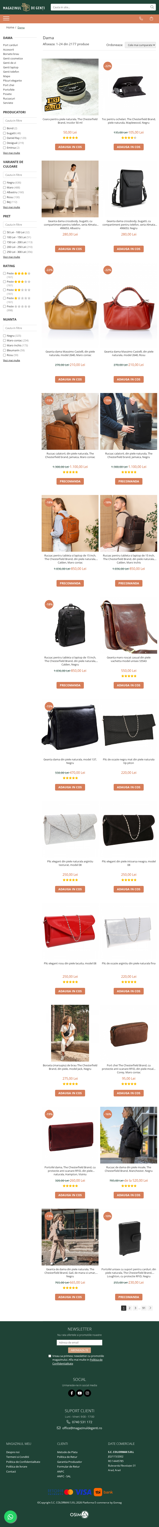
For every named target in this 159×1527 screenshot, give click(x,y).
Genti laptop (10, 67)
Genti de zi (9, 63)
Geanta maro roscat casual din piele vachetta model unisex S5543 (129, 659)
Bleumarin (13, 350)
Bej (9, 202)
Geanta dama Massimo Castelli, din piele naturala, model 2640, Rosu (128, 353)
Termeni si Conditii (17, 1457)
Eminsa (11, 147)
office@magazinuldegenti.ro (81, 1428)
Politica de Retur (67, 1457)
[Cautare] (152, 7)
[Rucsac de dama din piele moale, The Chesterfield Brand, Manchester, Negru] (128, 1135)
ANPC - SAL (64, 1476)
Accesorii (8, 49)
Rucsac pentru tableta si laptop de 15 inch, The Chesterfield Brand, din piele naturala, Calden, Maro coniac (70, 559)
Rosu (10, 197)
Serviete (8, 103)
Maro (10, 187)
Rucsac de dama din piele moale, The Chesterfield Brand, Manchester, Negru (129, 1169)
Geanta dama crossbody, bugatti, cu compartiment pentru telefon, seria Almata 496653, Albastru (70, 224)
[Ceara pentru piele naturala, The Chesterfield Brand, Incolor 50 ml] (70, 87)
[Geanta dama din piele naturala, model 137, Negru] (70, 727)
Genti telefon (11, 71)
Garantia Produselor (69, 1462)
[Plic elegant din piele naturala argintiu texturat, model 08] (70, 829)
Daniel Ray (13, 138)
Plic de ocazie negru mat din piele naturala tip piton (128, 761)
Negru (10, 182)
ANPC (60, 1471)
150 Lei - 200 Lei (16, 242)
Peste (10, 273)
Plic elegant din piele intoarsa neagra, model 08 (129, 863)
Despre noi (12, 1452)
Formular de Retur (68, 1466)
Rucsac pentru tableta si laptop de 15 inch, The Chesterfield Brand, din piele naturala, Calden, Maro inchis (129, 559)
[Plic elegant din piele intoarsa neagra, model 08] (128, 829)
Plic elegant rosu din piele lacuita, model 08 (70, 963)
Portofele (8, 89)
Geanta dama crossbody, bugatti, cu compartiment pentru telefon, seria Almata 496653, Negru (128, 224)
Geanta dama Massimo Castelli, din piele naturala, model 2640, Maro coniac (70, 353)
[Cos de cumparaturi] (151, 18)
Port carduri (10, 45)
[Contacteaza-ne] (141, 18)
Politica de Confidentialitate (23, 1462)
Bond (10, 128)
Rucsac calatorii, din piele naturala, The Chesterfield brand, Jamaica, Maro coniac (70, 455)
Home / (11, 27)
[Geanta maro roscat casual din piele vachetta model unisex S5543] (128, 625)
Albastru (12, 192)
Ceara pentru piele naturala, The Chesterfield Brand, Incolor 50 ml (70, 120)
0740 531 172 (81, 1422)
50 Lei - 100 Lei (15, 232)
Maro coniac (14, 340)
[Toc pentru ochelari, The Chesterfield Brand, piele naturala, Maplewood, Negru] (128, 87)
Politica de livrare (16, 1466)
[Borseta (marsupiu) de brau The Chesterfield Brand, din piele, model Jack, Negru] (70, 1033)
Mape (6, 76)
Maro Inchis (14, 345)
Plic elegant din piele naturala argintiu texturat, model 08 (70, 863)
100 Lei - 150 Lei (16, 237)
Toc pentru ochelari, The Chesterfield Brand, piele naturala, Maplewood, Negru (129, 120)
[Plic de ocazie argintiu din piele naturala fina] (128, 931)
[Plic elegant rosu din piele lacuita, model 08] (70, 931)
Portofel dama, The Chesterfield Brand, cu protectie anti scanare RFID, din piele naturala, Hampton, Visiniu (70, 1171)
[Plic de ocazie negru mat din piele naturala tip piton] (128, 727)
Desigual (12, 143)
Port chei (8, 85)
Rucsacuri (9, 98)
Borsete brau (11, 54)
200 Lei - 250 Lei (16, 247)
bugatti (11, 133)
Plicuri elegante (12, 80)
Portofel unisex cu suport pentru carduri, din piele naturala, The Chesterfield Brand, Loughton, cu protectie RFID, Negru (128, 1273)
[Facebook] (71, 1393)
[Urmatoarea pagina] (150, 1308)
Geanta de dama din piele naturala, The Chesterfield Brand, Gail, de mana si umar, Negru (70, 1273)
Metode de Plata (67, 1452)
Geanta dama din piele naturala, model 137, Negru (70, 761)
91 (144, 1308)
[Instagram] (87, 1393)
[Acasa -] (24, 7)
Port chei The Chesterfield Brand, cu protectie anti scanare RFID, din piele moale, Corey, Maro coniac (128, 1069)
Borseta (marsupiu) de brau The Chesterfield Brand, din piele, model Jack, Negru (70, 1067)
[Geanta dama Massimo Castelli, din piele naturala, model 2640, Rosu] (128, 305)
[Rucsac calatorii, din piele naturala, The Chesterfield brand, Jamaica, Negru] (128, 421)
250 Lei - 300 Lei (16, 252)
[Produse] (6, 20)
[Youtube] (79, 1393)
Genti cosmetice (13, 58)
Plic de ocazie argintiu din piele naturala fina (128, 963)
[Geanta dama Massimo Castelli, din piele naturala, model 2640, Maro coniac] (70, 305)
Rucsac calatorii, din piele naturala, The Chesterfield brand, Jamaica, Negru (128, 455)
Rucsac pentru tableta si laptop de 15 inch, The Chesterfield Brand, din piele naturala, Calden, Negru (70, 661)
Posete (7, 94)
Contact (11, 1471)
